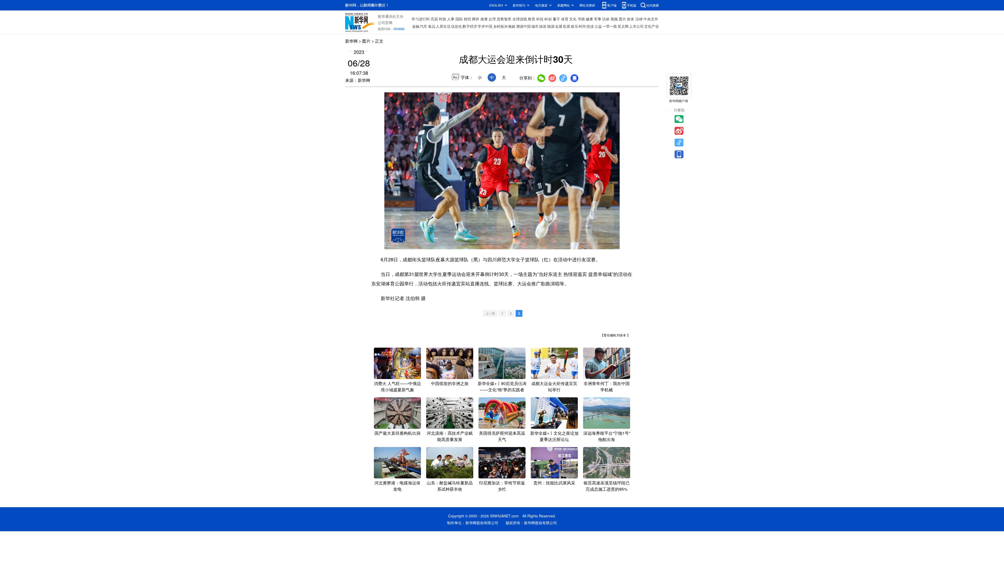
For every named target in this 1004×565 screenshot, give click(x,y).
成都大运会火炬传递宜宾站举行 (554, 386)
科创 (548, 18)
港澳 (484, 18)
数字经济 (470, 26)
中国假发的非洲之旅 (450, 383)
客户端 (612, 5)
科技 (540, 18)
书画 (581, 18)
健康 (589, 18)
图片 (622, 18)
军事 (597, 18)
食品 (431, 26)
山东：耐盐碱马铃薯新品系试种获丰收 (450, 486)
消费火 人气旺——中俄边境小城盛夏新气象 (397, 386)
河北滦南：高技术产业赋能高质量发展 (450, 436)
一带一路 (609, 26)
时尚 (582, 26)
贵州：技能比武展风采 (554, 483)
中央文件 (650, 18)
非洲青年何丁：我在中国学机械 (607, 386)
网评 (475, 18)
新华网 (351, 41)
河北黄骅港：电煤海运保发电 (397, 486)
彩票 (566, 26)
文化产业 (651, 26)
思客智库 (504, 18)
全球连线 (519, 18)
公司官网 (385, 22)
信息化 (456, 26)
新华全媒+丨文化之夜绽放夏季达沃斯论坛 (554, 436)
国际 (459, 18)
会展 (558, 26)
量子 (556, 18)
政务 (630, 18)
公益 (598, 26)
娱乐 (574, 26)
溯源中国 (523, 26)
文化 (573, 18)
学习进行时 (421, 18)
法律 (639, 18)
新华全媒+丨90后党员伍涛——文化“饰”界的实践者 (502, 386)
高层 (434, 18)
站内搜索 (652, 5)
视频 (614, 18)
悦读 (590, 26)
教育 (531, 18)
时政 (442, 18)
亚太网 (623, 26)
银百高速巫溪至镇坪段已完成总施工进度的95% (607, 486)
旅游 (542, 26)
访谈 (605, 18)
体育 (564, 18)
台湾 (492, 18)
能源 (551, 26)
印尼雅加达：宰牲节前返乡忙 (502, 486)
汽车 (423, 26)
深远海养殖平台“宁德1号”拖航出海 (606, 436)
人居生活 (443, 26)
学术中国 (485, 26)
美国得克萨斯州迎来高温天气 (502, 436)
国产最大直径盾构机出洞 (397, 433)
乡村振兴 (500, 26)
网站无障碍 (587, 5)
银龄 (512, 26)
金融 (415, 26)
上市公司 (636, 26)
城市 (535, 26)
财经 (467, 18)
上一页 (490, 313)
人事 (450, 18)
